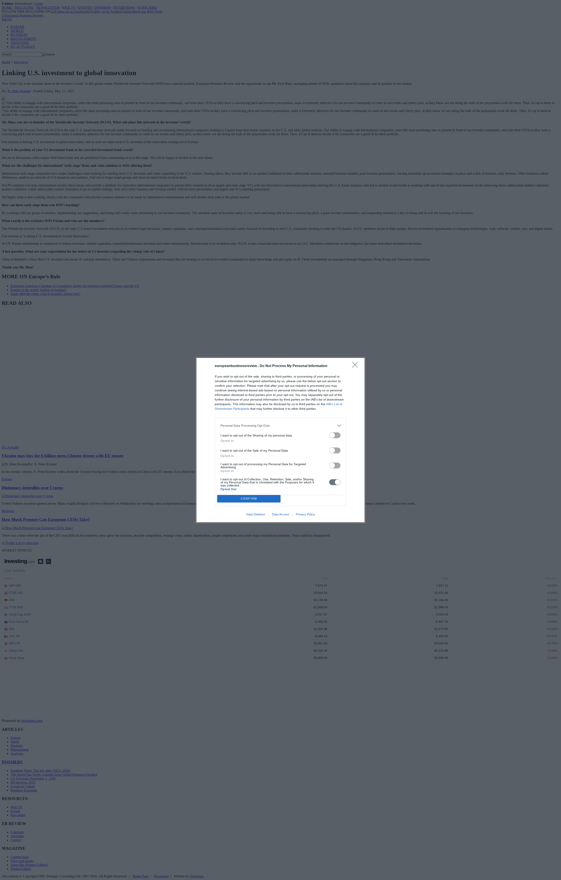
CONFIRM (249, 498)
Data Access (280, 514)
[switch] (335, 435)
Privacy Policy (305, 514)
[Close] (356, 366)
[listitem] (280, 425)
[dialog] (280, 440)
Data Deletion (255, 514)
